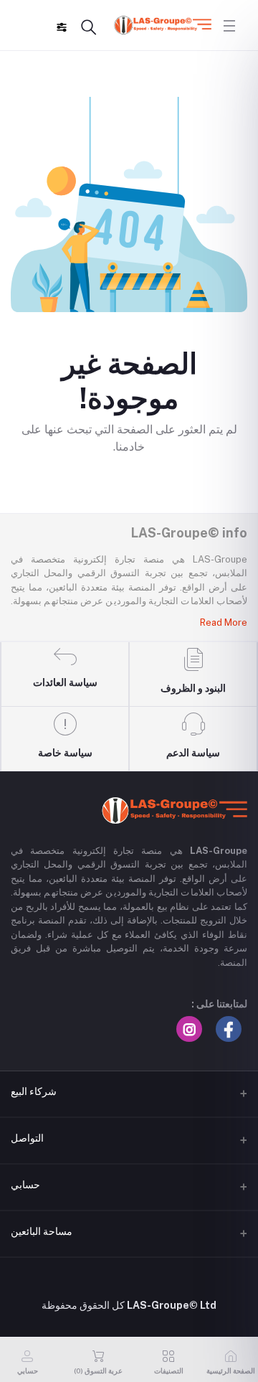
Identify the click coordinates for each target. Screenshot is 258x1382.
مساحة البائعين (41, 1231)
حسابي (25, 1184)
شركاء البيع (34, 1091)
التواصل (27, 1138)
